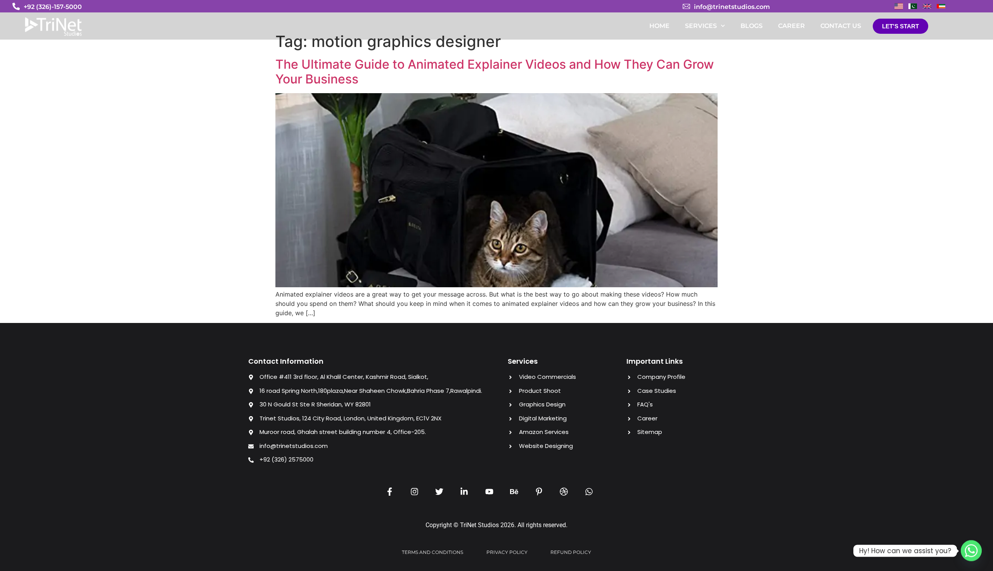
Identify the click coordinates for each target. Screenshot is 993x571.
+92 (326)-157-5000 (53, 6)
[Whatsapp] (971, 550)
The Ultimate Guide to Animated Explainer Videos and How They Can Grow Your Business (494, 72)
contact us (840, 26)
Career (791, 26)
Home (659, 26)
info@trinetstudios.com (732, 6)
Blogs (751, 26)
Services (701, 26)
